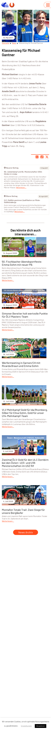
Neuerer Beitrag (12, 168)
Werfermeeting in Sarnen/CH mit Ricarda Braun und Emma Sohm (21, 364)
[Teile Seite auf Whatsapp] (37, 157)
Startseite (5, 43)
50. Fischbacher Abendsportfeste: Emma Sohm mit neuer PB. (22, 263)
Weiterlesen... (19, 211)
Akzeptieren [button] (40, 726)
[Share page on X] (47, 157)
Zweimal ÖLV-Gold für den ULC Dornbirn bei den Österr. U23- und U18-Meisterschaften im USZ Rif (25, 462)
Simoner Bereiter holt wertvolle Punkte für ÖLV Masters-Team (25, 315)
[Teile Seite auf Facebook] (42, 157)
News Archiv (25, 532)
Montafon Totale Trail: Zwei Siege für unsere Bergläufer (23, 511)
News (14, 43)
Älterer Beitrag (11, 196)
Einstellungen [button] (26, 726)
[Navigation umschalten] (48, 5)
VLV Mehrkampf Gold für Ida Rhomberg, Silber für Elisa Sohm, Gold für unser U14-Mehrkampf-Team (25, 412)
